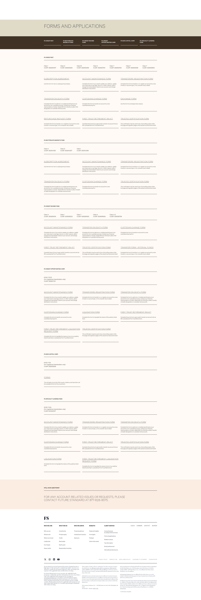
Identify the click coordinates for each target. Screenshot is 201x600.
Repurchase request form (57, 118)
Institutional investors (80, 534)
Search (154, 525)
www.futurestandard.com (50, 577)
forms (47, 377)
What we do (47, 534)
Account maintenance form (96, 78)
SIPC (97, 588)
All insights (92, 534)
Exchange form (128, 98)
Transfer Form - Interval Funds (137, 247)
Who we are (47, 531)
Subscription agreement (56, 78)
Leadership (47, 541)
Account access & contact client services (111, 531)
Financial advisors (79, 531)
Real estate (62, 541)
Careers (139, 525)
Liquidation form (91, 312)
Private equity (63, 534)
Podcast (91, 538)
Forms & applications (110, 536)
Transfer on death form (56, 98)
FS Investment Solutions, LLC (126, 574)
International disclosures (111, 550)
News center (47, 548)
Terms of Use (113, 559)
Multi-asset (62, 545)
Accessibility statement (140, 559)
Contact (147, 525)
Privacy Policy (103, 559)
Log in (133, 525)
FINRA (94, 588)
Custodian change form (94, 98)
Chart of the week (94, 541)
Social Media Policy (125, 559)
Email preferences (109, 546)
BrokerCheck (123, 588)
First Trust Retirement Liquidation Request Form (62, 330)
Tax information (108, 543)
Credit (60, 538)
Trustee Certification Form (135, 118)
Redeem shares (108, 539)
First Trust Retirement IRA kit (97, 118)
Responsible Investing (65, 548)
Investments (62, 531)
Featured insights (94, 531)
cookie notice (153, 559)
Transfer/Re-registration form (137, 78)
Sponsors (76, 538)
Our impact (47, 545)
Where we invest (48, 538)
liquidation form (52, 459)
